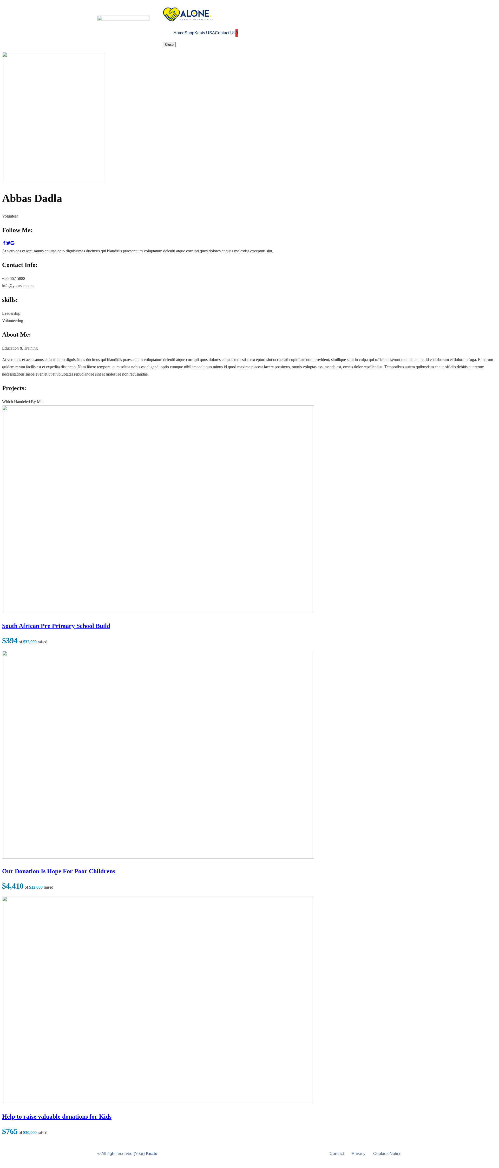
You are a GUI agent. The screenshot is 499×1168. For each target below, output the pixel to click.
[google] (12, 243)
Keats (151, 1153)
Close (169, 45)
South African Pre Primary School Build (56, 625)
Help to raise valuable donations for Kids (56, 1116)
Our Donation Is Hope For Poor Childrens (58, 871)
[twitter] (8, 243)
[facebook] (4, 243)
